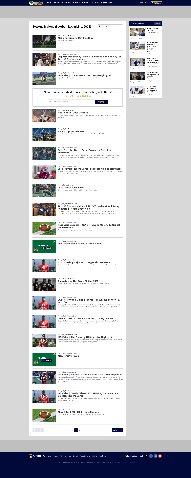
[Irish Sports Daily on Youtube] (160, 456)
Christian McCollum (71, 54)
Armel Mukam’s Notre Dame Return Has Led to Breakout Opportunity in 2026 (153, 47)
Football (57, 3)
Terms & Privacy (85, 456)
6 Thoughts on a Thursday (152, 29)
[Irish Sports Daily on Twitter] (147, 456)
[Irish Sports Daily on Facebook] (151, 456)
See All (157, 24)
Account (55, 456)
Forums (49, 3)
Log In (141, 3)
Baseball (85, 3)
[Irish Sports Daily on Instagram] (155, 456)
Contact (75, 456)
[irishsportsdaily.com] (38, 3)
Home (49, 456)
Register (147, 3)
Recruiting (66, 3)
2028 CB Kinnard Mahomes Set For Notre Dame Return (153, 75)
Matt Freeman (69, 35)
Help (69, 456)
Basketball (76, 3)
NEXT (115, 430)
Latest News (94, 3)
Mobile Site (102, 456)
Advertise (63, 456)
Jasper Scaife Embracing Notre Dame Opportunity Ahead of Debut (153, 61)
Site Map (94, 456)
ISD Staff (67, 409)
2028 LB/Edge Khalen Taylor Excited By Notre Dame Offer (152, 89)
